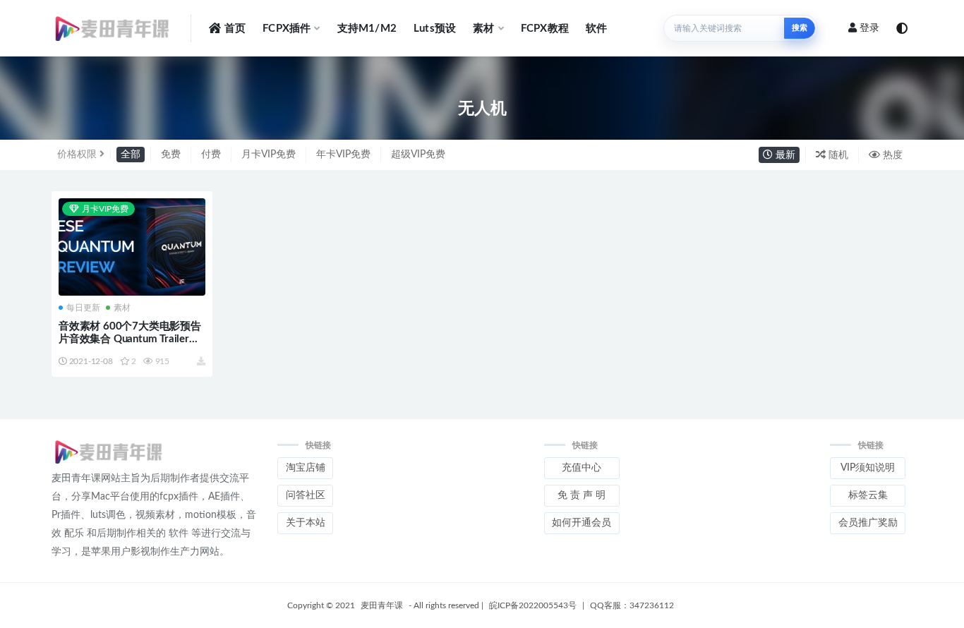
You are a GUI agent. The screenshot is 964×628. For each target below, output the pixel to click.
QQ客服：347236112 (632, 605)
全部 (130, 154)
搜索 (799, 28)
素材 (483, 28)
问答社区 (305, 495)
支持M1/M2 (367, 28)
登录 (869, 28)
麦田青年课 (382, 605)
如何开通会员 (581, 523)
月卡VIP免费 (268, 154)
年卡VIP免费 (343, 154)
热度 (891, 155)
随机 (837, 155)
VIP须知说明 (868, 468)
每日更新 (83, 307)
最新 (784, 155)
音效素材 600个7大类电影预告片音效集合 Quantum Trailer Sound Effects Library (130, 339)
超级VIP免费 (418, 154)
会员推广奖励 (868, 523)
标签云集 (868, 495)
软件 (596, 28)
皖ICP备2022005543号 (533, 605)
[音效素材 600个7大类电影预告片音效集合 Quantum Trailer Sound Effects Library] (132, 247)
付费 (211, 154)
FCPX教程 (545, 28)
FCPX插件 (287, 28)
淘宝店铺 (305, 468)
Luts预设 (435, 28)
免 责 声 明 (581, 495)
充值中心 (581, 468)
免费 (171, 154)
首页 (235, 28)
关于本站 (305, 523)
